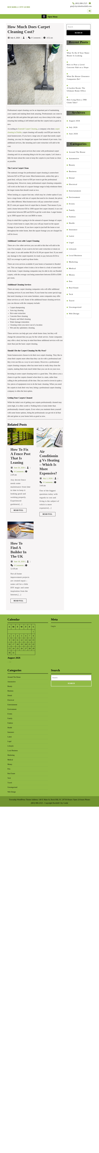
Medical (72, 268)
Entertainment (75, 191)
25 (17, 648)
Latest (71, 236)
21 (30, 644)
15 (33, 640)
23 (9, 648)
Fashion (72, 217)
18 (17, 644)
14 (30, 640)
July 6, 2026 (15, 38)
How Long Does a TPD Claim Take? (77, 101)
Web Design (74, 314)
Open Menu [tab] (52, 16)
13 (26, 640)
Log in (53, 626)
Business (73, 171)
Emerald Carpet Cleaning (27, 129)
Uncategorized (75, 307)
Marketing (73, 262)
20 (26, 644)
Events (72, 204)
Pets (70, 281)
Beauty (72, 165)
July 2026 (73, 127)
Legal (71, 243)
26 (22, 648)
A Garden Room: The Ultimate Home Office (76, 89)
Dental (72, 178)
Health (72, 223)
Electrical (73, 184)
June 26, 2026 (19, 468)
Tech (71, 294)
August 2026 (74, 121)
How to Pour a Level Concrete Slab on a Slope (78, 66)
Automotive (74, 158)
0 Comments (19, 472)
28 (30, 648)
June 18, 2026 (19, 561)
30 (9, 653)
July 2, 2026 (48, 478)
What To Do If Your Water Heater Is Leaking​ (78, 54)
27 (26, 648)
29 (33, 648)
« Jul (9, 662)
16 (9, 644)
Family (72, 210)
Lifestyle (73, 249)
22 (33, 644)
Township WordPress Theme (20, 800)
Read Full (20, 510)
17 (13, 644)
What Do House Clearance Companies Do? (78, 77)
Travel (71, 301)
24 (13, 648)
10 (13, 640)
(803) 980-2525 (81, 3)
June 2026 (73, 134)
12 (22, 640)
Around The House (77, 152)
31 (13, 653)
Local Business (75, 255)
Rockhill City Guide (18, 7)
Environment (74, 197)
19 (22, 644)
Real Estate (74, 288)
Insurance (73, 230)
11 (17, 640)
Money (72, 275)
